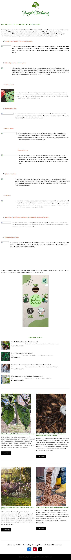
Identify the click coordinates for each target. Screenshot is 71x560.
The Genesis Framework (45, 556)
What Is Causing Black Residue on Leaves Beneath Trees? (17, 434)
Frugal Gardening (35, 8)
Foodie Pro (33, 556)
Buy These (39, 545)
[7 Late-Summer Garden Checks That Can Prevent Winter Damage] (16, 505)
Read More (6, 453)
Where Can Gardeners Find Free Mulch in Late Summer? (52, 507)
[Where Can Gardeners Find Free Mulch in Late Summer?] (51, 505)
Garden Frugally (28, 545)
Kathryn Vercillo (15, 357)
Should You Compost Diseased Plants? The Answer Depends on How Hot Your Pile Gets (50, 434)
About (9, 545)
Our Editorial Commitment (53, 545)
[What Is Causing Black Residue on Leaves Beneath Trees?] (16, 432)
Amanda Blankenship (17, 346)
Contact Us (17, 545)
